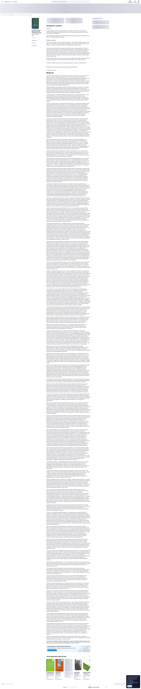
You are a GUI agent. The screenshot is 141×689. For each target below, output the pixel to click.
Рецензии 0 (34, 40)
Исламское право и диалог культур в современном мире (36, 31)
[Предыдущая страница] (69, 687)
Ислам (33, 37)
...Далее (131, 683)
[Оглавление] (106, 687)
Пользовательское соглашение (120, 683)
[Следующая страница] (77, 687)
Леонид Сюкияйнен (35, 34)
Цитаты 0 (33, 42)
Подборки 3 (34, 45)
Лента (15, 1)
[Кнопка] (88, 656)
